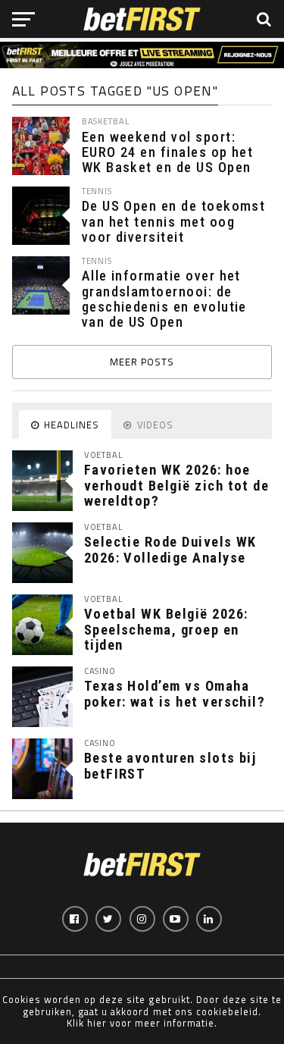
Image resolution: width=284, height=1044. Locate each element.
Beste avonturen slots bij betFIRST (170, 765)
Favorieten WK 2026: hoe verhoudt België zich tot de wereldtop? (177, 485)
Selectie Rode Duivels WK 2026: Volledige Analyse (170, 549)
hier (97, 1022)
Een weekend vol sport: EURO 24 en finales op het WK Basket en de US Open (168, 152)
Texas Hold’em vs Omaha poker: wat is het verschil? (175, 693)
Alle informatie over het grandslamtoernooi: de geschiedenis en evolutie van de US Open (164, 299)
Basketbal (106, 120)
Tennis (97, 190)
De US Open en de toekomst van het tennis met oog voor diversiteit (174, 221)
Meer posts (142, 361)
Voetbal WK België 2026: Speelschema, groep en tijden (166, 629)
